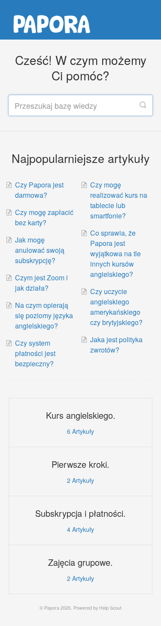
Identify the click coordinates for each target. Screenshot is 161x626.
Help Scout (110, 608)
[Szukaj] (143, 105)
